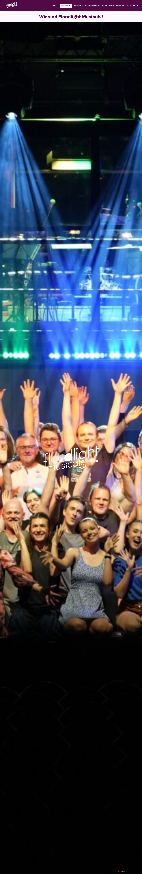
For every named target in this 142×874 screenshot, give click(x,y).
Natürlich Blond (65, 5)
